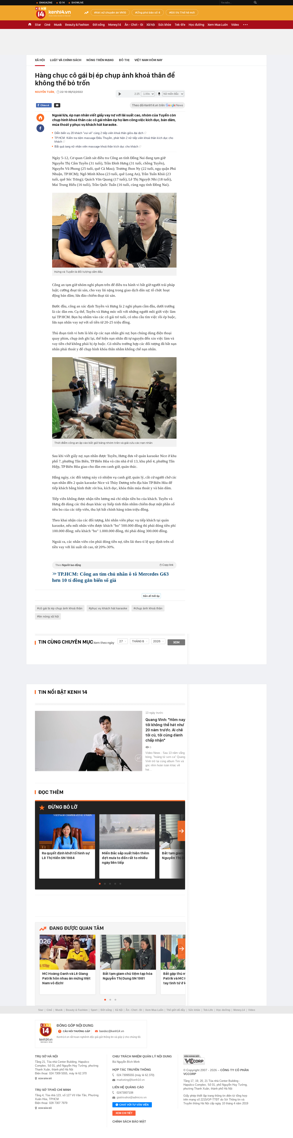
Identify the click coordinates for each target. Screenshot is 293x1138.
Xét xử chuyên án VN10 (111, 12)
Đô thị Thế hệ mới (183, 12)
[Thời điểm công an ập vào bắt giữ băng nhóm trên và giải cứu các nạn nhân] (114, 398)
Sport (94, 1010)
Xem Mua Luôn (218, 25)
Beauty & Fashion (77, 25)
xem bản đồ (45, 1078)
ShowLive (77, 2)
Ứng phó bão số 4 (148, 12)
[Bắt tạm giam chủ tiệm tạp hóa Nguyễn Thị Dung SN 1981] (128, 952)
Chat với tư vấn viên (134, 1104)
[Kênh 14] (45, 1033)
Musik (58, 25)
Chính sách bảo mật (129, 1121)
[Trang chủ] (40, 118)
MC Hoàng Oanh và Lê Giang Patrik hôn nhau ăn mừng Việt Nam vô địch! (66, 978)
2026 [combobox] (156, 641)
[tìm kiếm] (255, 2)
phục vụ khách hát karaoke (109, 608)
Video (235, 25)
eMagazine (45, 2)
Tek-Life (208, 1010)
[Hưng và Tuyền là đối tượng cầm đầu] (114, 230)
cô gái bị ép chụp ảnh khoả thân (60, 608)
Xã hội (150, 25)
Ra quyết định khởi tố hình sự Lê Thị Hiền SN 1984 (66, 855)
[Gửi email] (57, 105)
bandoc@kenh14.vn (111, 1031)
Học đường (196, 25)
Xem (176, 642)
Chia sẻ (44, 105)
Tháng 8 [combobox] (138, 641)
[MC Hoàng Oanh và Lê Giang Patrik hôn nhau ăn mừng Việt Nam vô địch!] (67, 952)
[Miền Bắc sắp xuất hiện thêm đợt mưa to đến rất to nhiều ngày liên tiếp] (127, 832)
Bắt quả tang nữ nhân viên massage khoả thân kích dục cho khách (96, 146)
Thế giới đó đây (175, 1010)
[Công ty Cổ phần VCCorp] (194, 1059)
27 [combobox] (121, 641)
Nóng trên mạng (100, 60)
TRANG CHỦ (30, 24)
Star (38, 25)
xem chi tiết (124, 1113)
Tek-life (180, 25)
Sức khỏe (164, 25)
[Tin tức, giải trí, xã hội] (56, 13)
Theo (114, 565)
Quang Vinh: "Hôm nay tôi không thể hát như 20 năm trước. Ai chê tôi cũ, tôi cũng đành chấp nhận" (165, 729)
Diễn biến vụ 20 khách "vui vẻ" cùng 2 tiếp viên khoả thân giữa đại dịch (99, 133)
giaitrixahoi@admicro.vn (131, 1097)
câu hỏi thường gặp (76, 1031)
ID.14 (62, 2)
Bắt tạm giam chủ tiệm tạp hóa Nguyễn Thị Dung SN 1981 (127, 975)
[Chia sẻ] (40, 128)
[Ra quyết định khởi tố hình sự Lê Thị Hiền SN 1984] (67, 832)
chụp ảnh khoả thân (148, 608)
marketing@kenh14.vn (131, 1079)
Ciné (47, 25)
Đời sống (98, 25)
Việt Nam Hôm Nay (148, 60)
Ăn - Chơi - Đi (134, 25)
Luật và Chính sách (65, 60)
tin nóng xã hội (49, 616)
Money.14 (114, 25)
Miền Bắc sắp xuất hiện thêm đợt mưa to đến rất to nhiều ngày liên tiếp (125, 858)
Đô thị (124, 60)
